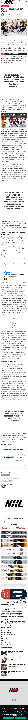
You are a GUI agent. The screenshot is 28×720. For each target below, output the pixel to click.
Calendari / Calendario (7, 633)
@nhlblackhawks (10, 274)
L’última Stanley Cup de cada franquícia (15, 658)
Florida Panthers (6, 477)
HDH (20, 614)
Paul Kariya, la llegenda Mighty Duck (16, 672)
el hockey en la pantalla (12, 613)
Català (12, 475)
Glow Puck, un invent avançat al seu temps (16, 651)
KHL (7, 616)
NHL (24, 477)
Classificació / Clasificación (8, 635)
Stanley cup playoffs (7, 480)
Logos (10, 616)
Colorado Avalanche (22, 610)
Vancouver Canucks (5, 625)
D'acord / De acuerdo (8, 717)
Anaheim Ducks (7, 608)
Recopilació (7, 622)
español (20, 613)
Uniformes (24, 623)
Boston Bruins (20, 608)
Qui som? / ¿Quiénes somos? (8, 643)
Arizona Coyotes (13, 608)
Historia (22, 614)
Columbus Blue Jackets (5, 611)
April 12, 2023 (22, 283)
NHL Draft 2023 (5, 478)
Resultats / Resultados (7, 645)
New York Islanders (16, 477)
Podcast (20, 621)
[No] (26, 712)
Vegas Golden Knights (13, 625)
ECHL (23, 611)
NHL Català (4, 639)
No (4, 521)
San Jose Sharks (18, 622)
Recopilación (12, 622)
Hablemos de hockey (13, 614)
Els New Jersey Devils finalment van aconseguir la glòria (16, 665)
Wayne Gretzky (20, 625)
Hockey (4, 616)
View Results (14, 524)
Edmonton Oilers (4, 613)
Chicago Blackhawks (20, 475)
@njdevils (8, 272)
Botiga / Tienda (5, 631)
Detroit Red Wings (18, 611)
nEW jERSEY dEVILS (9, 617)
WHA (25, 625)
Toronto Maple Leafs (17, 624)
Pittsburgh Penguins (15, 478)
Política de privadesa (20, 717)
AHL (2, 608)
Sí (4, 520)
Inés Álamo (9, 15)
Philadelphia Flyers (4, 621)
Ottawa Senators (18, 620)
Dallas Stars (12, 611)
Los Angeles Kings (16, 616)
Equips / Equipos (5, 637)
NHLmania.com (5, 641)
